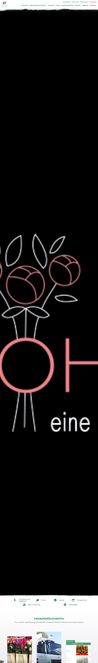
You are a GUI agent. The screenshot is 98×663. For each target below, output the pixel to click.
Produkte (51, 5)
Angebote (93, 5)
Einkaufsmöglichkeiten (37, 5)
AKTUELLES (24, 5)
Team (58, 5)
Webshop (85, 5)
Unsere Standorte (67, 5)
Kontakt (78, 5)
